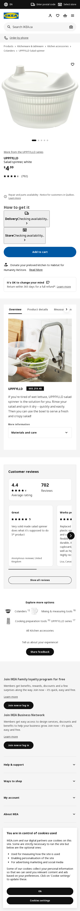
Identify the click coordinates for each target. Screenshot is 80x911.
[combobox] (36, 26)
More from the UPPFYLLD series (23, 152)
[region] (40, 96)
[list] (40, 535)
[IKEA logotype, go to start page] (11, 16)
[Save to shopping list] (72, 64)
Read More (36, 269)
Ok (40, 891)
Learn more (11, 697)
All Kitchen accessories (40, 630)
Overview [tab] (15, 309)
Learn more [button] (64, 286)
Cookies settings (40, 900)
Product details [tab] (37, 309)
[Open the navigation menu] (72, 15)
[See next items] (67, 309)
